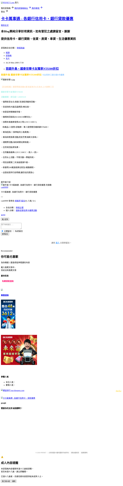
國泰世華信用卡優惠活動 (26, 210)
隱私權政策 (75, 453)
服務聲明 (84, 453)
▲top (3, 215)
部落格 (9, 56)
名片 (8, 58)
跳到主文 (5, 25)
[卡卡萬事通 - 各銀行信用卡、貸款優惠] (18, 398)
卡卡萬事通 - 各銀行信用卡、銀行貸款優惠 (37, 18)
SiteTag (118, 390)
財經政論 (21, 48)
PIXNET (43, 453)
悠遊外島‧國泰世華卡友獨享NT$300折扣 (32, 68)
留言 (23, 201)
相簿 (8, 53)
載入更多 (5, 219)
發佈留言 (5, 234)
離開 (13, 481)
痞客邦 (18, 201)
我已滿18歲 (6, 481)
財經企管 (20, 208)
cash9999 (4, 187)
